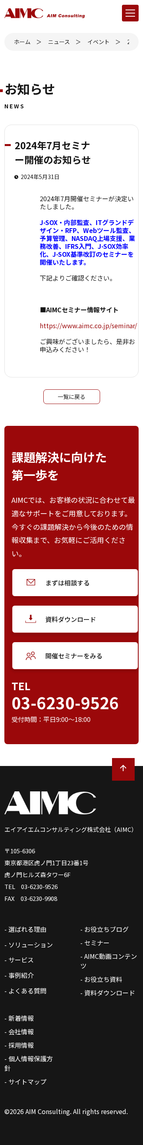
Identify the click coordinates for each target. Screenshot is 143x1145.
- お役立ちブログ (104, 929)
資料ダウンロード (70, 619)
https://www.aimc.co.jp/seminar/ (88, 325)
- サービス (19, 959)
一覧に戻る (71, 396)
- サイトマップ (25, 1081)
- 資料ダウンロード (107, 992)
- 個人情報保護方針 (28, 1063)
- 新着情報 (19, 1018)
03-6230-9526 (65, 702)
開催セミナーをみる (73, 655)
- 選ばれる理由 (25, 929)
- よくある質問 (25, 990)
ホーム (22, 42)
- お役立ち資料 (101, 979)
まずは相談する (67, 582)
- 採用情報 (19, 1045)
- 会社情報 (19, 1031)
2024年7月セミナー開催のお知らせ (128, 42)
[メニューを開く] (130, 13)
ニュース (59, 42)
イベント (98, 42)
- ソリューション (28, 944)
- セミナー (95, 942)
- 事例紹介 (19, 975)
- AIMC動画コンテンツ (108, 960)
